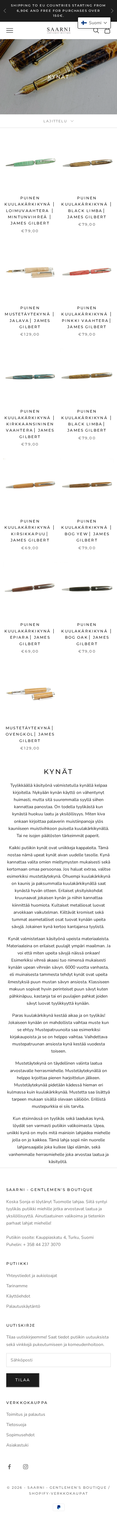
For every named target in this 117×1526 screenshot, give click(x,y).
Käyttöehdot (18, 1296)
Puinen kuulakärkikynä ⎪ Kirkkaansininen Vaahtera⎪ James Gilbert (30, 424)
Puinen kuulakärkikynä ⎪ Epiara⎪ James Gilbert (30, 634)
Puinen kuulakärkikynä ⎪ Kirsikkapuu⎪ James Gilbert (30, 530)
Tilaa (22, 1380)
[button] (94, 22)
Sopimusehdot (20, 1435)
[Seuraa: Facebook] (9, 1467)
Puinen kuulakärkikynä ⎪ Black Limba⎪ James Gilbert (87, 207)
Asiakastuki (17, 1445)
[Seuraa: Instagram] (25, 1467)
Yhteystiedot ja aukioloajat (31, 1276)
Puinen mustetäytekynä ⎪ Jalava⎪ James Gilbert (30, 317)
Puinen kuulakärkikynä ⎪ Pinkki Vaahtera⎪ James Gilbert (87, 317)
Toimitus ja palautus (25, 1414)
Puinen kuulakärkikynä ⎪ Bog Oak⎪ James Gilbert (87, 634)
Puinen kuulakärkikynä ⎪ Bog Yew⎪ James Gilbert (87, 530)
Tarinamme (16, 1286)
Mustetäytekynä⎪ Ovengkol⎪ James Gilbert (30, 734)
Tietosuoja (16, 1425)
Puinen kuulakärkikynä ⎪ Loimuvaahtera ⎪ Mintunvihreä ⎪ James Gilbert (30, 211)
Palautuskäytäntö (23, 1306)
